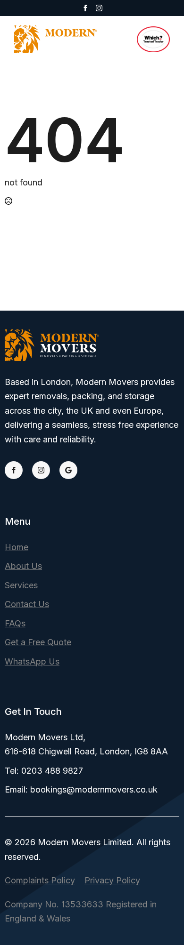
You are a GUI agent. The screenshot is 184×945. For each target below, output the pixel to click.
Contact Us (27, 604)
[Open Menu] (119, 39)
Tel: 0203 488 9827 (44, 771)
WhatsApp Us (32, 661)
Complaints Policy (40, 880)
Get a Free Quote (38, 642)
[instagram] (99, 8)
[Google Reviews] (68, 470)
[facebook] (85, 8)
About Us (23, 566)
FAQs (15, 623)
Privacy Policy (112, 880)
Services (21, 585)
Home (16, 547)
